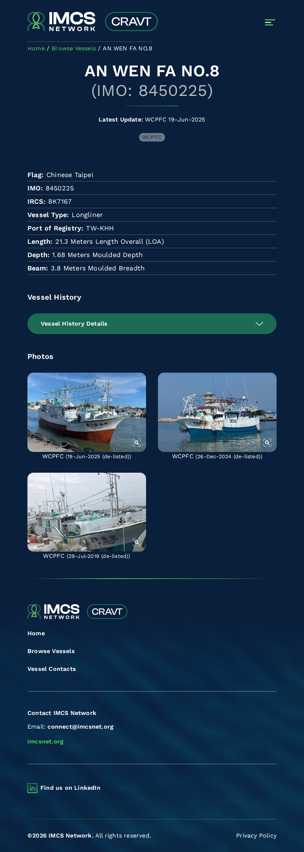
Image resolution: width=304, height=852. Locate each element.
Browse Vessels (51, 651)
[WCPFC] (86, 412)
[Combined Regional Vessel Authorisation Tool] (92, 22)
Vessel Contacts (51, 668)
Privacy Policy (256, 835)
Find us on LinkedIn (70, 787)
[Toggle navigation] (270, 22)
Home (36, 633)
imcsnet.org (45, 741)
